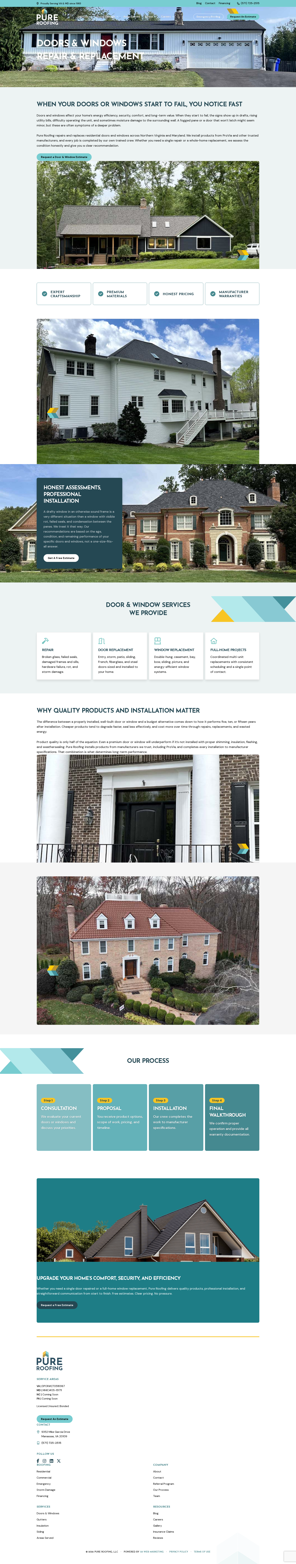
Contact (158, 1477)
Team (156, 1496)
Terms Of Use (202, 1552)
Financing (42, 1496)
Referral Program (163, 1484)
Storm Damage (46, 1490)
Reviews (158, 1538)
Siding (40, 1531)
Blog (155, 1513)
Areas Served (45, 1538)
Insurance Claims (163, 1531)
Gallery (157, 1525)
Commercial (44, 1477)
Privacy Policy (178, 1552)
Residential (43, 1471)
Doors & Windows (48, 1513)
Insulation (43, 1525)
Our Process (161, 1490)
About (157, 1471)
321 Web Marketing (152, 1552)
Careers (158, 1519)
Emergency (44, 1484)
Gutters (42, 1519)
